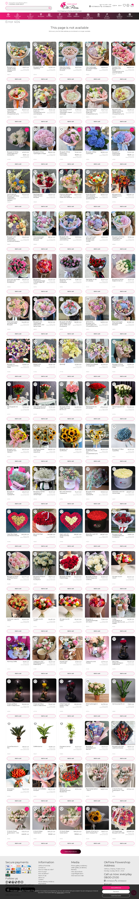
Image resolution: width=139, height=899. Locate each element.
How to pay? (42, 871)
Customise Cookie (116, 895)
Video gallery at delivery (79, 867)
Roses (8, 16)
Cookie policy (60, 892)
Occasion (49, 16)
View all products (71, 851)
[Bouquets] (41, 14)
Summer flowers (60, 17)
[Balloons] (76, 14)
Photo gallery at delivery (79, 865)
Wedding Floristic (119, 17)
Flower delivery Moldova (46, 881)
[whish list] (125, 6)
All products (42, 883)
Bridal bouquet (107, 17)
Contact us (41, 867)
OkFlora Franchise (44, 865)
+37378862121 (95, 6)
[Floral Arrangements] (88, 14)
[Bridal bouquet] (107, 14)
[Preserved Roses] (17, 14)
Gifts (98, 16)
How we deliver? (43, 873)
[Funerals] (130, 14)
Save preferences (116, 887)
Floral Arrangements (88, 17)
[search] (50, 8)
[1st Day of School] (30, 14)
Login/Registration (77, 873)
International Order (77, 875)
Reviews (73, 869)
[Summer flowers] (60, 14)
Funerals (129, 16)
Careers (40, 879)
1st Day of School (30, 17)
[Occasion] (49, 14)
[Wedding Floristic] (119, 14)
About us (41, 877)
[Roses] (8, 14)
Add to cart (18, 79)
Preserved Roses (17, 17)
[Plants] (69, 14)
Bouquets (41, 16)
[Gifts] (98, 14)
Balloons (76, 16)
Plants (69, 16)
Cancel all (116, 891)
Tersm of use (42, 875)
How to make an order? (46, 869)
